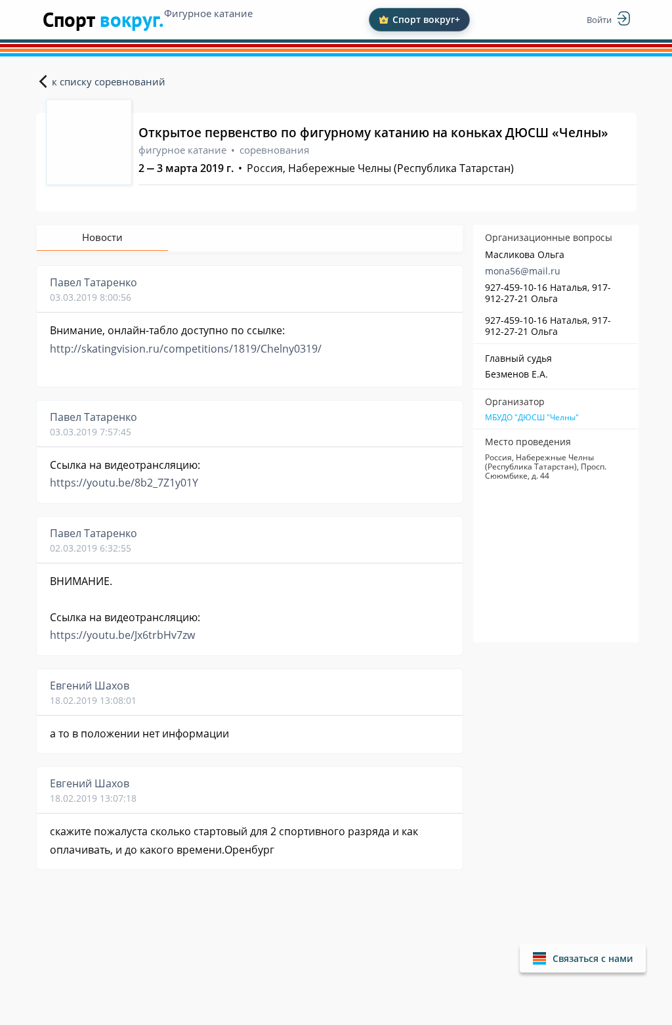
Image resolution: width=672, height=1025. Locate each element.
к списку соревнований (108, 81)
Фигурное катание (208, 13)
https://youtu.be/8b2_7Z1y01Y (124, 482)
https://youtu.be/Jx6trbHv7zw (122, 635)
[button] (583, 958)
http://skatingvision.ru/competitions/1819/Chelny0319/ (186, 348)
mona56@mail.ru (522, 270)
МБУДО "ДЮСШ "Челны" (532, 417)
